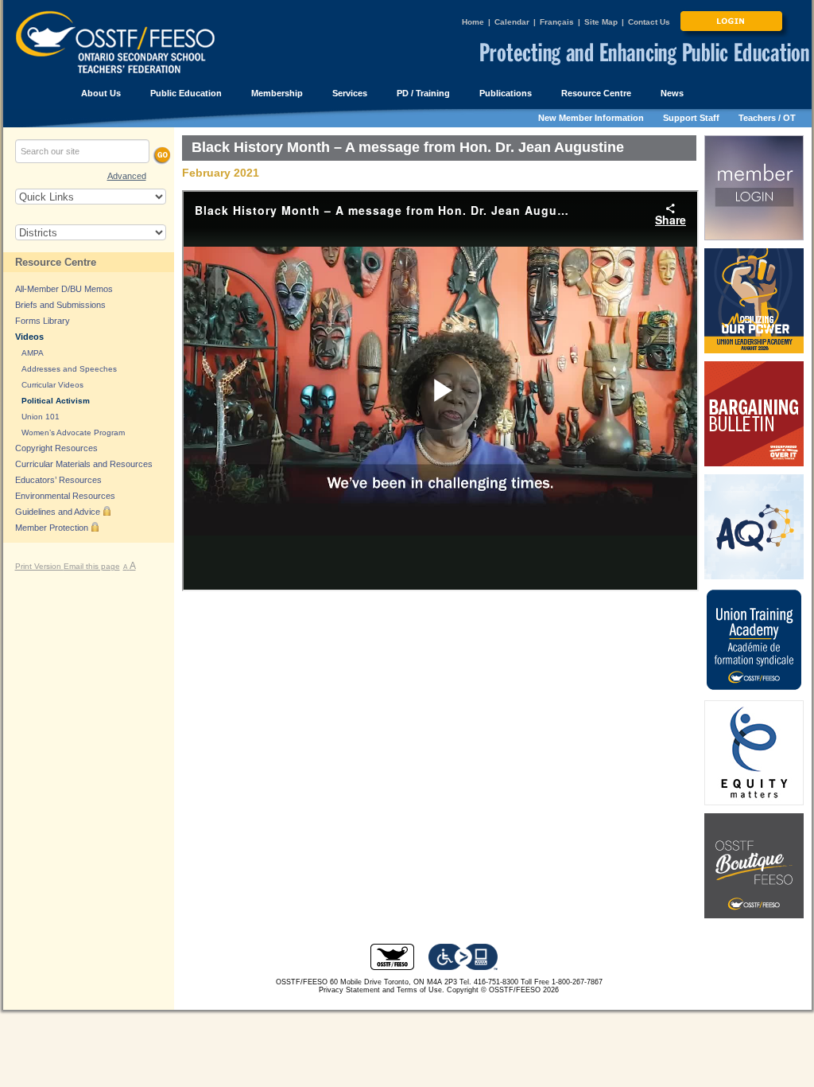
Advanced (126, 176)
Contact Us (649, 22)
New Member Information (591, 118)
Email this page (92, 566)
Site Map (601, 22)
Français (557, 22)
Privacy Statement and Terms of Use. (381, 990)
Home (473, 22)
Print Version (39, 566)
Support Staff (691, 118)
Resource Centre (55, 262)
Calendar (511, 22)
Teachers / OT (767, 118)
